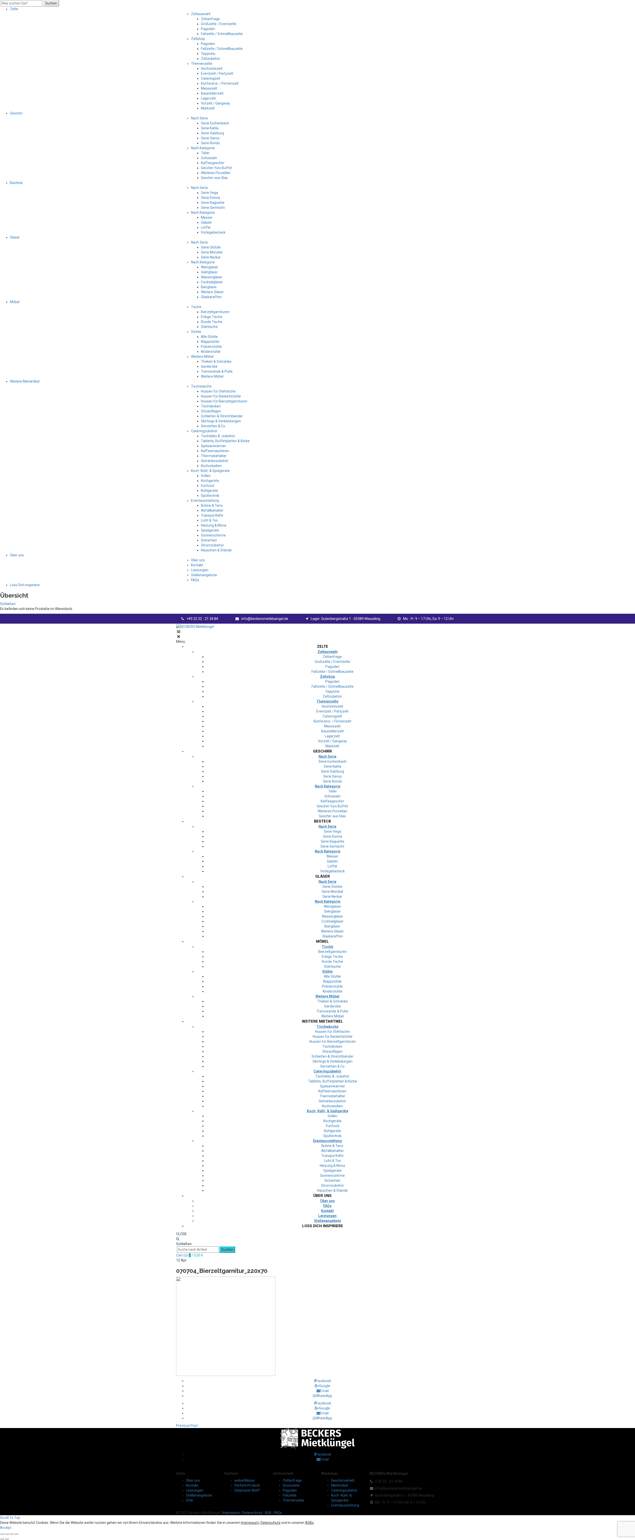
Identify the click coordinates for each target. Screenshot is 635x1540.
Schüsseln (209, 158)
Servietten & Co (213, 426)
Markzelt (208, 108)
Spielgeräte (210, 530)
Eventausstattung (205, 500)
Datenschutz (252, 1513)
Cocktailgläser (212, 282)
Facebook (323, 1381)
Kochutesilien (211, 466)
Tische (196, 307)
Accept (5, 1528)
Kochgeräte (210, 481)
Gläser (15, 237)
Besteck (16, 183)
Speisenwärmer (213, 446)
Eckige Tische (211, 317)
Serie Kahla (210, 128)
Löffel (205, 227)
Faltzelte (289, 1495)
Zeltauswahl (200, 14)
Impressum (231, 1513)
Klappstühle (210, 342)
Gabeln (206, 222)
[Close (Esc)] (2, 1534)
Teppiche (208, 54)
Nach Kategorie (203, 148)
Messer (207, 217)
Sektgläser (209, 272)
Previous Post (187, 1426)
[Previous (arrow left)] (2, 1539)
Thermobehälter (214, 456)
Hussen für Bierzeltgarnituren (224, 401)
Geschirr (16, 113)
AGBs (309, 1523)
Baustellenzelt (212, 93)
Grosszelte (291, 1485)
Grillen (206, 476)
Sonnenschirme (213, 535)
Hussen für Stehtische (218, 391)
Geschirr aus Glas (214, 178)
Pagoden (208, 29)
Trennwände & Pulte (217, 371)
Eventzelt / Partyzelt (217, 73)
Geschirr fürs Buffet (216, 168)
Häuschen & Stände (216, 550)
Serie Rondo (210, 143)
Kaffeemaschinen (215, 451)
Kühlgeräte (209, 491)
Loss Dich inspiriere (25, 585)
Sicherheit (209, 540)
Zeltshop (198, 39)
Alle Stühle (209, 337)
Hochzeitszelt (211, 69)
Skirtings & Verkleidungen (221, 421)
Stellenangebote (204, 575)
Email (324, 1391)
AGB (268, 1513)
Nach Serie (199, 118)
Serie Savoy (210, 138)
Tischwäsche (201, 386)
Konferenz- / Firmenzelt (220, 83)
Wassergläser (211, 277)
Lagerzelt (208, 98)
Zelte (14, 9)
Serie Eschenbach (215, 123)
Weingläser (209, 267)
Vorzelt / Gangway (215, 103)
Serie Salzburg (212, 133)
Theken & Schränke (216, 361)
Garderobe (209, 366)
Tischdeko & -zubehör (218, 436)
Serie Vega (209, 193)
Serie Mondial (211, 252)
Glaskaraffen (211, 297)
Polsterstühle (211, 347)
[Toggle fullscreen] (11, 1534)
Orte (189, 1500)
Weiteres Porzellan (215, 173)
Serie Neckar (211, 257)
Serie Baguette (212, 203)
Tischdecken (211, 406)
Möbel (15, 302)
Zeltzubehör (210, 59)
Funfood (207, 486)
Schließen (8, 604)
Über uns (17, 555)
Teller (205, 153)
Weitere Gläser (212, 292)
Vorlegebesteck (213, 232)
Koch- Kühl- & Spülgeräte (210, 471)
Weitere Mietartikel (24, 381)
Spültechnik (210, 496)
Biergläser (209, 287)
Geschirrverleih (342, 1480)
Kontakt (197, 565)
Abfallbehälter (212, 510)
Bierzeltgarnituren (215, 312)
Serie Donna (210, 198)
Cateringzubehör (204, 431)
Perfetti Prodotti (247, 1485)
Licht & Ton (209, 520)
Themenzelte (201, 64)
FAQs (195, 580)
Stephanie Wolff (247, 1490)
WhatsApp (324, 1396)
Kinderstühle (211, 352)
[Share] (7, 1534)
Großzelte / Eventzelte (218, 24)
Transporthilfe (212, 515)
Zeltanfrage (210, 19)
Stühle (196, 332)
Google (324, 1386)
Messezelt (209, 88)
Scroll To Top (10, 1518)
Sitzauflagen (211, 411)
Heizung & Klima (213, 525)
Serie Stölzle (211, 247)
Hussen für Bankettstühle (221, 396)
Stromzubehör (212, 545)
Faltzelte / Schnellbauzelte (222, 34)
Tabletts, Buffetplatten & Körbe (225, 441)
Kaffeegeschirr (212, 163)
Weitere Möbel (202, 356)
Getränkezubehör (214, 461)
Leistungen (199, 570)
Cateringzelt (210, 78)
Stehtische (209, 327)
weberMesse (244, 1480)
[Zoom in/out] (16, 1534)
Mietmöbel (339, 1485)
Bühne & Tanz (212, 505)
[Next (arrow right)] (7, 1539)
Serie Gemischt (213, 208)
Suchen (51, 3)
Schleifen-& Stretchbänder (222, 416)
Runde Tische (211, 322)
